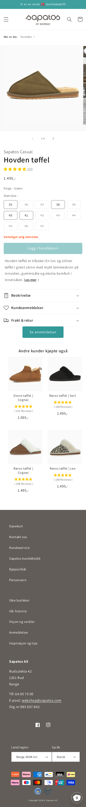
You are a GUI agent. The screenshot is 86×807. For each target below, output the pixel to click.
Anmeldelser (18, 632)
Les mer (30, 279)
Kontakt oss (18, 537)
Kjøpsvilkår (17, 569)
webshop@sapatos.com (41, 700)
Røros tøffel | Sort (62, 396)
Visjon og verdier (22, 621)
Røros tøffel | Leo (63, 468)
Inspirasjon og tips (23, 643)
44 (74, 215)
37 (42, 204)
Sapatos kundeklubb (24, 558)
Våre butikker (19, 600)
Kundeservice (19, 547)
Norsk (61, 757)
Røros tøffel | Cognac (23, 470)
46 (26, 226)
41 (26, 215)
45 (10, 226)
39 (74, 204)
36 (26, 204)
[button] (6, 19)
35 (10, 204)
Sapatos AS (52, 800)
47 (42, 226)
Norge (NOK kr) (27, 757)
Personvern (17, 580)
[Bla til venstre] (33, 139)
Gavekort (16, 526)
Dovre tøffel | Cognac (23, 398)
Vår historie (18, 611)
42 (42, 215)
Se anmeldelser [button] (43, 332)
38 (58, 204)
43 (58, 215)
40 (10, 215)
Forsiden (26, 37)
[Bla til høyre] (53, 139)
